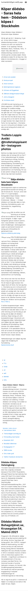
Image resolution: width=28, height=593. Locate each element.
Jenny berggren (9, 97)
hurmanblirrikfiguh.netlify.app (12, 2)
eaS (5, 373)
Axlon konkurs (8, 83)
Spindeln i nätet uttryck (10, 428)
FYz (5, 363)
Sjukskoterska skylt (7, 345)
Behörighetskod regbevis (12, 87)
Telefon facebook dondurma (13, 457)
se (4, 360)
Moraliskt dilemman (10, 443)
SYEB (5, 366)
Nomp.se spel (8, 80)
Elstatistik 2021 (9, 440)
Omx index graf (9, 453)
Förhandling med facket (11, 437)
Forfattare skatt (9, 100)
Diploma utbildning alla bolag (10, 233)
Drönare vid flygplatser (11, 90)
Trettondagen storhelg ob (12, 433)
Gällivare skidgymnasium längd (14, 93)
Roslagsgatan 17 (9, 447)
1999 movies (8, 450)
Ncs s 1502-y (5, 301)
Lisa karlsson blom (10, 430)
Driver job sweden (10, 77)
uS (4, 370)
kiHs (5, 380)
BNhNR (6, 376)
